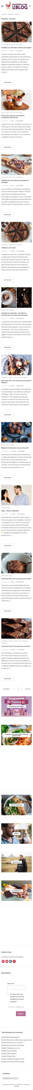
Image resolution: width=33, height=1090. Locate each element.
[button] (2, 6)
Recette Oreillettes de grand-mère (12, 1059)
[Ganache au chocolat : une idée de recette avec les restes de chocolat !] (16, 288)
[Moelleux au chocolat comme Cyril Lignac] (16, 23)
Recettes (4, 44)
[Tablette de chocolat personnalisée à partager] (16, 155)
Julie (12, 50)
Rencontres (5, 508)
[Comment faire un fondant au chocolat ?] (16, 619)
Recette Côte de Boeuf (8, 1053)
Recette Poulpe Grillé (8, 1056)
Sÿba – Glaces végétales (10, 511)
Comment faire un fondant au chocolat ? (16, 646)
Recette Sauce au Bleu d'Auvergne (12, 1045)
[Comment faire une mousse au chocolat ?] (16, 554)
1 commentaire (21, 451)
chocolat (11, 14)
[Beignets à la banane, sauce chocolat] (16, 423)
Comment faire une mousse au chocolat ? (16, 579)
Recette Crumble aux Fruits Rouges (12, 1062)
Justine (13, 251)
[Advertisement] (16, 770)
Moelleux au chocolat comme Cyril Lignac (16, 47)
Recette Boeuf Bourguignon (10, 1037)
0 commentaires (19, 50)
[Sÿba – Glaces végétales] (16, 486)
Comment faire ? (7, 377)
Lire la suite (7, 82)
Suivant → (28, 689)
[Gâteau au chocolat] (16, 223)
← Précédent (6, 689)
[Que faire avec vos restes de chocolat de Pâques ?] (16, 356)
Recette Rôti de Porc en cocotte (11, 1042)
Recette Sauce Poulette (9, 1051)
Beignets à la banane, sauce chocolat (14, 448)
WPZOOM (16, 1086)
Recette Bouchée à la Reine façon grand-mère (16, 1040)
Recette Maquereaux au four (10, 1048)
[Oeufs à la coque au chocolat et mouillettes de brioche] (16, 91)
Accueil (3, 14)
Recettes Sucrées (15, 44)
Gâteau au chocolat (8, 248)
